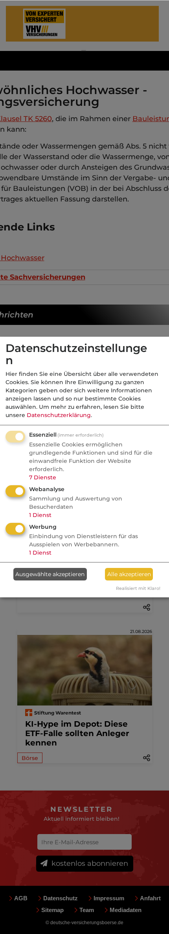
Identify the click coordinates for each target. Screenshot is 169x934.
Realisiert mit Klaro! (138, 588)
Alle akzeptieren (129, 574)
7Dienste (42, 477)
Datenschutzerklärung (59, 415)
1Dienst (40, 515)
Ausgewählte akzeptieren (49, 574)
